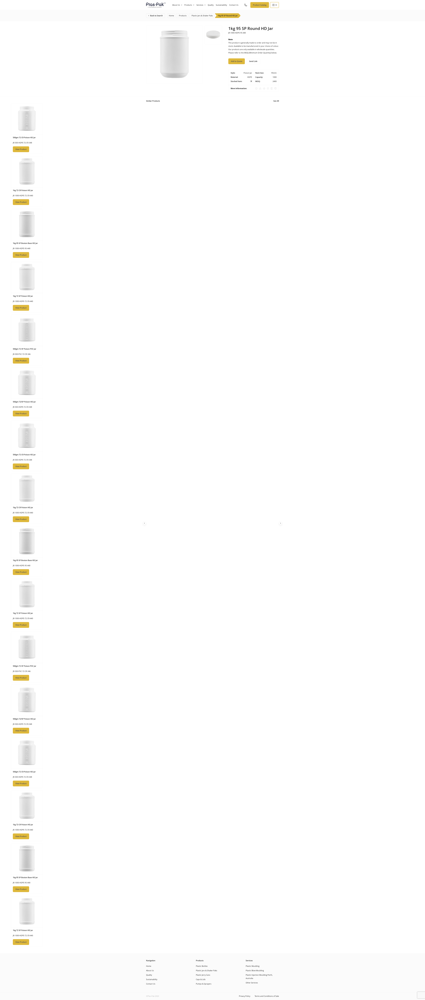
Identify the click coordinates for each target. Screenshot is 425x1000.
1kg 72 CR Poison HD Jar (23, 190)
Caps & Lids (201, 979)
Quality (211, 5)
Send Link (253, 61)
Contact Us (233, 5)
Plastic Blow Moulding (255, 970)
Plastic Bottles (202, 966)
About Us (176, 5)
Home (148, 966)
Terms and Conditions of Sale (267, 996)
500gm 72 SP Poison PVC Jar (24, 349)
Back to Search (156, 15)
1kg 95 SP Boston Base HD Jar (25, 243)
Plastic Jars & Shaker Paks (206, 970)
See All (276, 101)
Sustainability (221, 5)
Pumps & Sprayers (203, 984)
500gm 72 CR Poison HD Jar (24, 137)
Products (188, 5)
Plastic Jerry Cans (203, 975)
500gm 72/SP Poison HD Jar (24, 402)
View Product (21, 149)
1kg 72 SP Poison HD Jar (23, 296)
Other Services (252, 982)
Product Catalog (259, 5)
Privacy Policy (244, 996)
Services (199, 5)
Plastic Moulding (252, 966)
